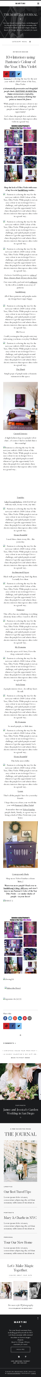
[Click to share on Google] (15, 1018)
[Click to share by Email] (30, 1018)
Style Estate (20, 684)
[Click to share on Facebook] (5, 1018)
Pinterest (20, 609)
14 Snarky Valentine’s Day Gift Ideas (21, 1054)
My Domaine (20, 647)
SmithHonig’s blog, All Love (16, 888)
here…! (20, 881)
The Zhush (20, 369)
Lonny (20, 791)
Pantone (7, 78)
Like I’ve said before (13, 501)
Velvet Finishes (29, 809)
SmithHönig (23, 190)
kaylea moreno (14, 1373)
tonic (33, 1373)
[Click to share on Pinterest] (25, 1018)
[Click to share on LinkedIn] (20, 1018)
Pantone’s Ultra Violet (24, 805)
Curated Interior (20, 433)
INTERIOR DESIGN (20, 52)
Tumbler (20, 497)
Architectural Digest (20, 572)
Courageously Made (20, 874)
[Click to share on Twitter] (10, 1018)
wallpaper (33, 282)
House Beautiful (20, 535)
